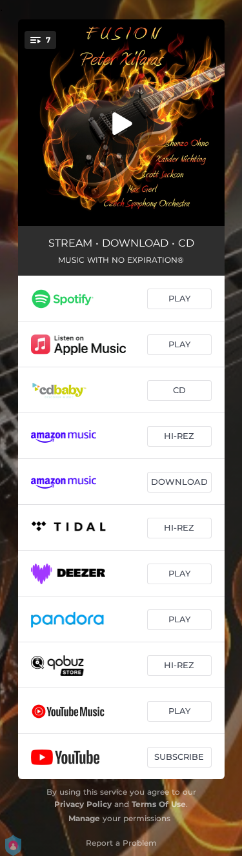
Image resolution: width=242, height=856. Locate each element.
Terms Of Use (159, 804)
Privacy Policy (83, 804)
